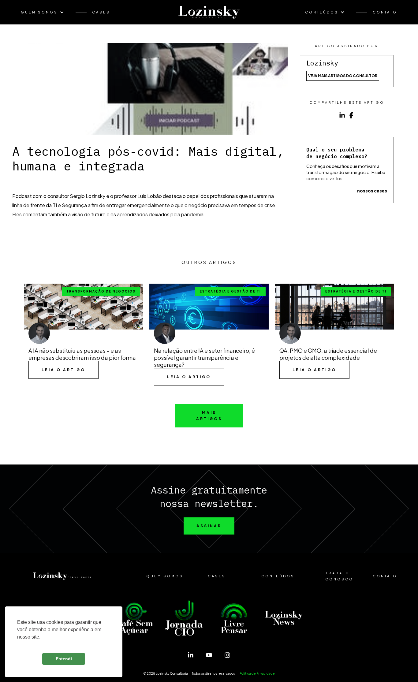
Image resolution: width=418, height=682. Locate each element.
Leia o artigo (63, 369)
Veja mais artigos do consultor (342, 75)
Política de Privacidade (257, 673)
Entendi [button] (64, 658)
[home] (209, 12)
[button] (45, 12)
